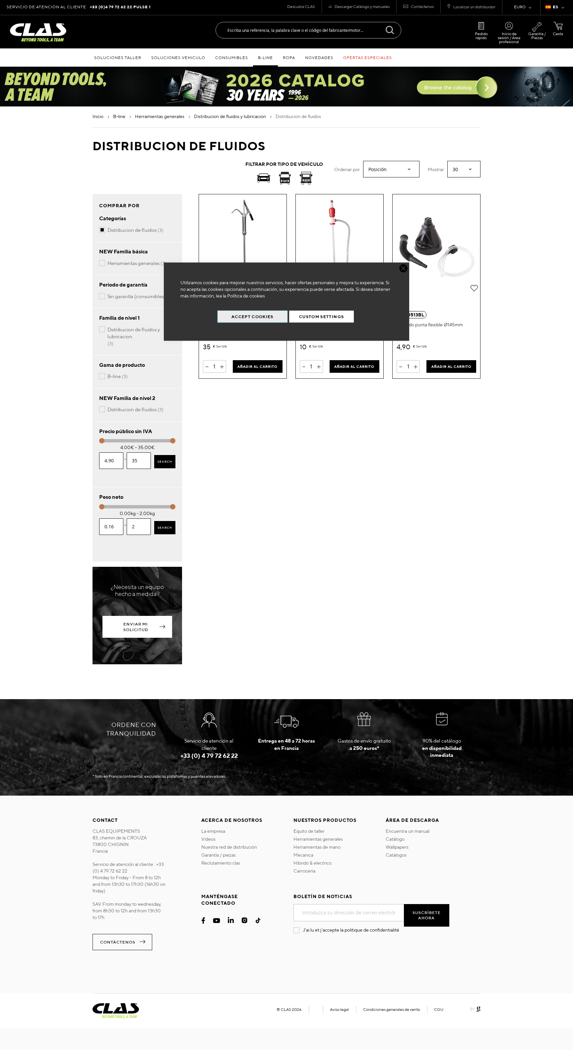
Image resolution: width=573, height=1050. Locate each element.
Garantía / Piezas (537, 35)
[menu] (286, 57)
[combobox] (308, 30)
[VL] (306, 179)
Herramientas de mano (317, 847)
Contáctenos (422, 6)
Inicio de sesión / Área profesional (509, 37)
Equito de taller (309, 831)
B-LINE (119, 116)
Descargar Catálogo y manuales (362, 6)
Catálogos (396, 855)
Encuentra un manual (407, 831)
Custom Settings (321, 316)
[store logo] (38, 32)
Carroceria (304, 871)
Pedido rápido (481, 35)
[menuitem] (117, 57)
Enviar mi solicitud (135, 627)
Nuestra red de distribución (229, 847)
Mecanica (303, 855)
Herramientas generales (318, 839)
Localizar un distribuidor (474, 6)
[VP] (284, 179)
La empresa (213, 831)
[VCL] (263, 179)
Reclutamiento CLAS (220, 863)
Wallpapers (397, 847)
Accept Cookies (252, 316)
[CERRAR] (403, 268)
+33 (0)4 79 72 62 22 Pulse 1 (120, 6)
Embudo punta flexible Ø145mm (430, 324)
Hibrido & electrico (312, 863)
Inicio (98, 116)
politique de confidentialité (372, 930)
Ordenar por (347, 169)
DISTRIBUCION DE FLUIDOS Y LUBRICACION (230, 116)
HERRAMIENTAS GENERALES (160, 116)
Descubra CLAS (301, 6)
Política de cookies (246, 295)
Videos (208, 839)
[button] (555, 7)
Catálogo (395, 839)
